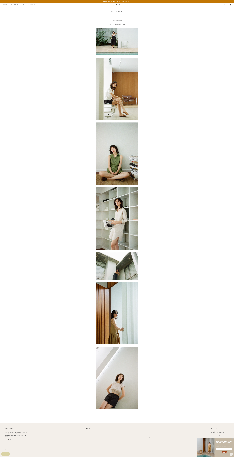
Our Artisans (14, 4)
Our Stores (87, 431)
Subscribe (224, 452)
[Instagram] (8, 439)
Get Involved (87, 433)
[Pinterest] (10, 439)
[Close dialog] (233, 438)
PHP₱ (220, 4)
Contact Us (87, 437)
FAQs (148, 431)
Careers (86, 439)
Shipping (148, 435)
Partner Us (87, 435)
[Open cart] (230, 4)
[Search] (227, 4)
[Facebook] (5, 439)
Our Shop (5, 4)
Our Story (23, 4)
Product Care (149, 433)
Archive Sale (31, 4)
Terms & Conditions (150, 439)
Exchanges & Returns (150, 437)
